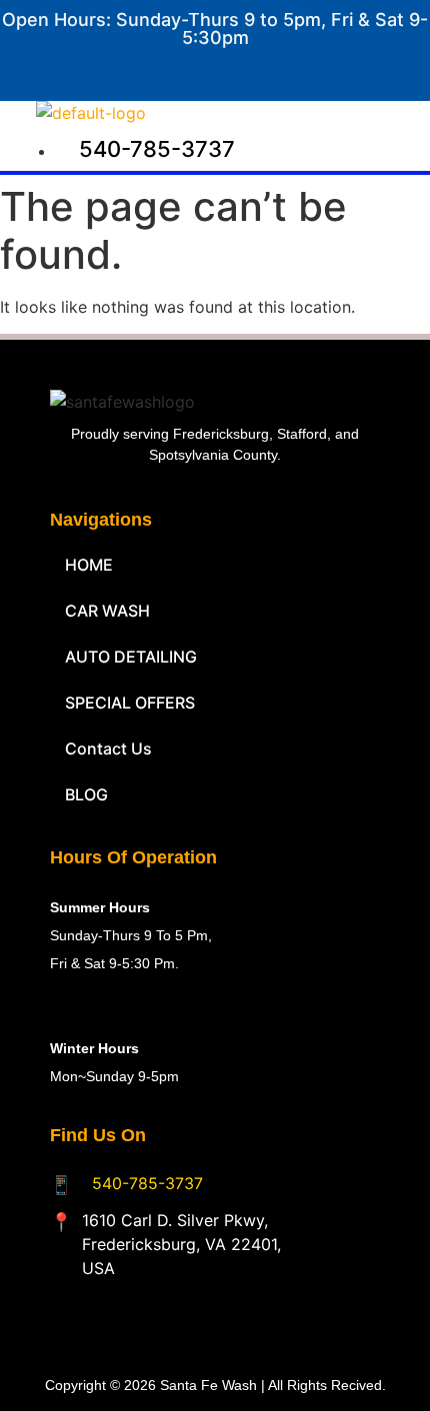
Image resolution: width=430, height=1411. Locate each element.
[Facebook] (326, 70)
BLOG (86, 794)
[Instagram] (386, 70)
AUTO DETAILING (131, 657)
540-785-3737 (147, 1183)
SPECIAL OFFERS (130, 702)
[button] (289, 120)
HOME (89, 565)
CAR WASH (107, 611)
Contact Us (108, 748)
